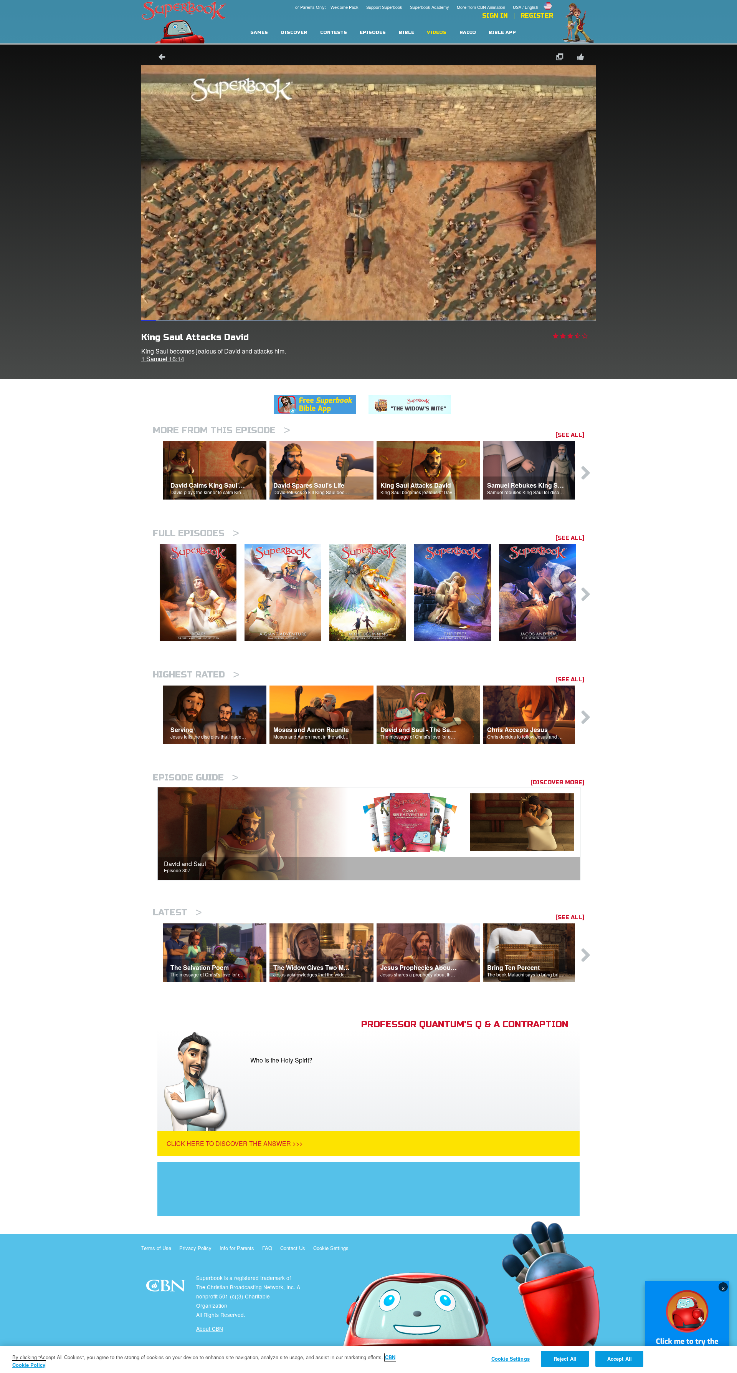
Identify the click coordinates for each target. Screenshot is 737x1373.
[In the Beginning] (371, 592)
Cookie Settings (331, 1248)
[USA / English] (533, 1)
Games (259, 32)
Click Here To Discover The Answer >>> (235, 1143)
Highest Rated (196, 674)
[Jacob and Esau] (541, 592)
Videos (436, 32)
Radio (467, 32)
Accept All (619, 1358)
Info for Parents (237, 1248)
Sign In (495, 16)
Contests (333, 32)
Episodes (373, 32)
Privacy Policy (195, 1248)
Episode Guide (195, 777)
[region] (368, 1359)
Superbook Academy (429, 7)
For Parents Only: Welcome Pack (325, 7)
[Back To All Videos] (159, 58)
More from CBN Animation (481, 7)
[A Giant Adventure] (287, 592)
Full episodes (196, 533)
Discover (294, 32)
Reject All (565, 1358)
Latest (177, 912)
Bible (406, 32)
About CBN (209, 1328)
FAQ (267, 1248)
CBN (167, 1288)
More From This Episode (221, 430)
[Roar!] (202, 592)
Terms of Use (156, 1248)
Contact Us (292, 1248)
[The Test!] (456, 592)
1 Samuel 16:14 (162, 358)
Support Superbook (384, 7)
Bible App (502, 32)
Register (537, 16)
